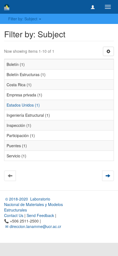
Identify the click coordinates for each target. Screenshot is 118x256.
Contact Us (13, 215)
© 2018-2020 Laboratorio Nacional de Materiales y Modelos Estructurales (33, 204)
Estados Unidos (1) (23, 105)
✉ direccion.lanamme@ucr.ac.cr (32, 226)
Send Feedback (40, 215)
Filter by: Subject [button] (23, 18)
